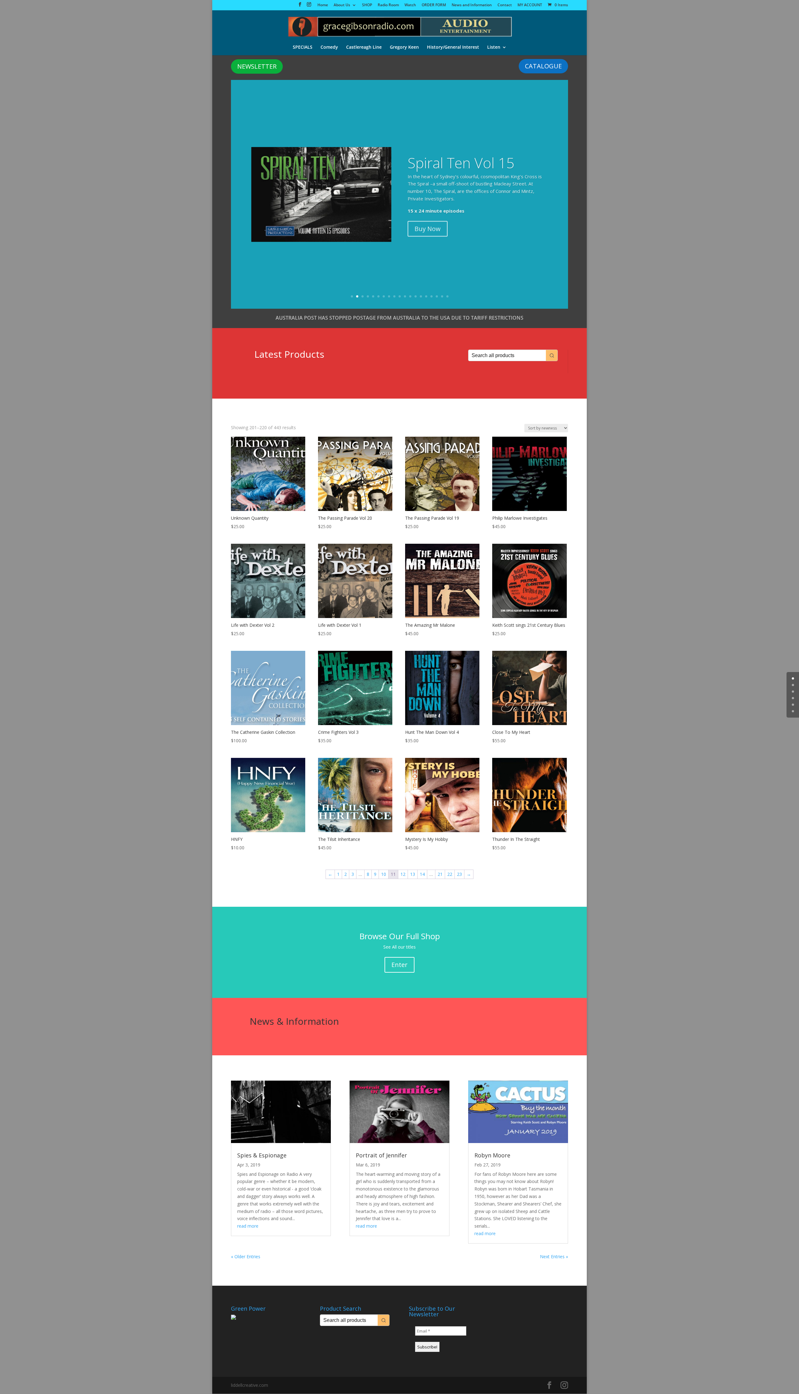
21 (440, 874)
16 (431, 296)
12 (410, 296)
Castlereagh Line (364, 47)
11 (405, 296)
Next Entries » (554, 1256)
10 (400, 296)
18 (442, 296)
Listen (493, 47)
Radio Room (388, 5)
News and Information (472, 5)
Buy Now (427, 226)
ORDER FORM (434, 5)
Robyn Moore (492, 1155)
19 (447, 296)
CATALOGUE (543, 66)
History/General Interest (453, 47)
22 (449, 874)
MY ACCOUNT (529, 5)
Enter (399, 964)
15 (426, 296)
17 (437, 296)
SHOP (367, 5)
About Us (342, 5)
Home (322, 5)
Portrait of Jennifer (381, 1155)
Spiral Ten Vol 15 (461, 160)
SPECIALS (302, 47)
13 (415, 296)
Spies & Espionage (262, 1155)
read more (247, 1226)
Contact (505, 5)
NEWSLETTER (257, 66)
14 (421, 296)
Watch (410, 5)
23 (459, 874)
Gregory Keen (404, 47)
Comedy (329, 47)
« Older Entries (245, 1256)
